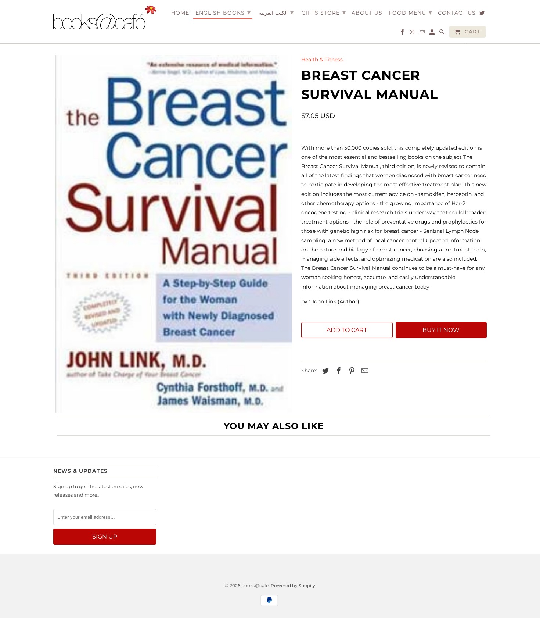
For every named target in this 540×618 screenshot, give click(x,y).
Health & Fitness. (322, 59)
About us (367, 13)
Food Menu (410, 12)
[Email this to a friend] (364, 371)
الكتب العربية (276, 12)
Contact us (457, 13)
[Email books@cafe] (423, 33)
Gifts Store (324, 12)
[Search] (442, 33)
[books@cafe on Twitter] (482, 14)
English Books (223, 12)
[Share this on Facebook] (337, 371)
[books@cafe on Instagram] (413, 33)
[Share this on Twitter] (324, 371)
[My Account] (432, 33)
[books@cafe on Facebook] (403, 33)
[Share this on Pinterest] (351, 371)
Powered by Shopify (293, 585)
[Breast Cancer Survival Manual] (173, 234)
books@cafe (255, 585)
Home (180, 13)
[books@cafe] (104, 17)
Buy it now (441, 329)
